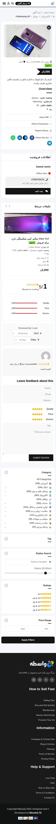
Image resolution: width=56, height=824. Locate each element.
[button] (9, 206)
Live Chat (50, 778)
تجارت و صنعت (38, 523)
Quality (46, 303)
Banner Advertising (45, 715)
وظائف (42, 499)
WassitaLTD (35, 813)
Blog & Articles (47, 744)
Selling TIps (49, 700)
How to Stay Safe (46, 788)
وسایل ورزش (40, 527)
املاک (43, 487)
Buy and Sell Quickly (45, 705)
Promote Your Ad (46, 720)
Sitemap (51, 749)
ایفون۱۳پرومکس (32, 238)
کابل (21, 62)
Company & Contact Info (43, 739)
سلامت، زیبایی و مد (37, 511)
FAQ (52, 783)
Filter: (33, 340)
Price (47, 308)
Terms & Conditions (45, 793)
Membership (49, 710)
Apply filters (28, 640)
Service (46, 313)
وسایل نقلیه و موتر (37, 491)
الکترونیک (41, 495)
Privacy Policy (48, 759)
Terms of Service (47, 754)
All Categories (44, 479)
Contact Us (49, 797)
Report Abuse (41, 130)
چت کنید (39, 191)
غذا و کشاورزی (39, 515)
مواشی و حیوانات (38, 519)
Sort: (36, 333)
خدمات (42, 503)
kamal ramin (43, 166)
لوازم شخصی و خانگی (35, 507)
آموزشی (41, 483)
